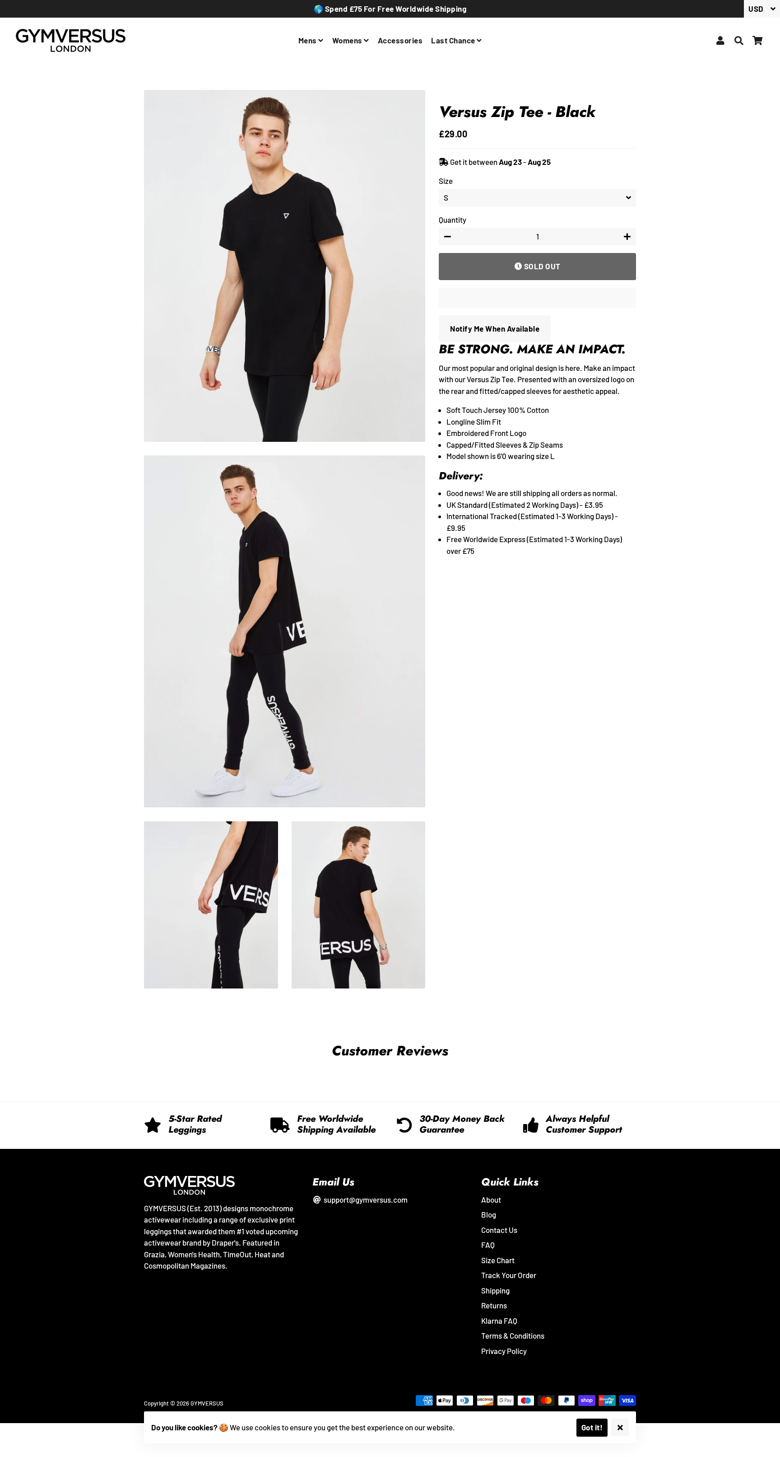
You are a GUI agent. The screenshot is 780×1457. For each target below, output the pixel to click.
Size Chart (498, 1260)
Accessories (400, 40)
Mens (308, 40)
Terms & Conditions (512, 1335)
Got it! (592, 1427)
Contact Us (499, 1229)
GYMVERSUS (206, 1403)
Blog (488, 1214)
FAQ (488, 1244)
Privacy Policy (504, 1350)
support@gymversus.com (364, 1199)
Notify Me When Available (494, 328)
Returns (494, 1305)
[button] (537, 298)
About (491, 1199)
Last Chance (454, 40)
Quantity (452, 219)
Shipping (495, 1290)
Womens (348, 40)
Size (446, 180)
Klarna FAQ (499, 1320)
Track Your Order (508, 1274)
